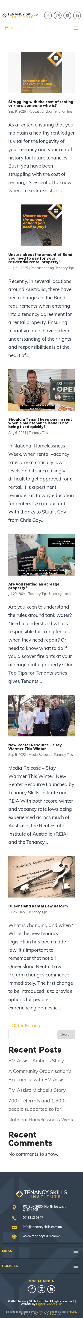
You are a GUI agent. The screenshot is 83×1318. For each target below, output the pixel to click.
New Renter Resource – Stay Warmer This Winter (35, 747)
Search (66, 1034)
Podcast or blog (40, 111)
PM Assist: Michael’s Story (37, 1090)
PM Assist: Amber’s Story (36, 1060)
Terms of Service (43, 1314)
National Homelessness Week (41, 1120)
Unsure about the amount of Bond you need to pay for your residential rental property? (40, 258)
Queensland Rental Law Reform (38, 906)
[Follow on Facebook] (48, 15)
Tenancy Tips (62, 111)
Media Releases (40, 755)
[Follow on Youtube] (67, 15)
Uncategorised (60, 594)
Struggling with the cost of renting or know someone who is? (40, 104)
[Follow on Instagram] (58, 15)
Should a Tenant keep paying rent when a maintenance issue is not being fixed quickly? (40, 423)
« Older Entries (24, 1025)
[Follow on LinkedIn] (77, 15)
